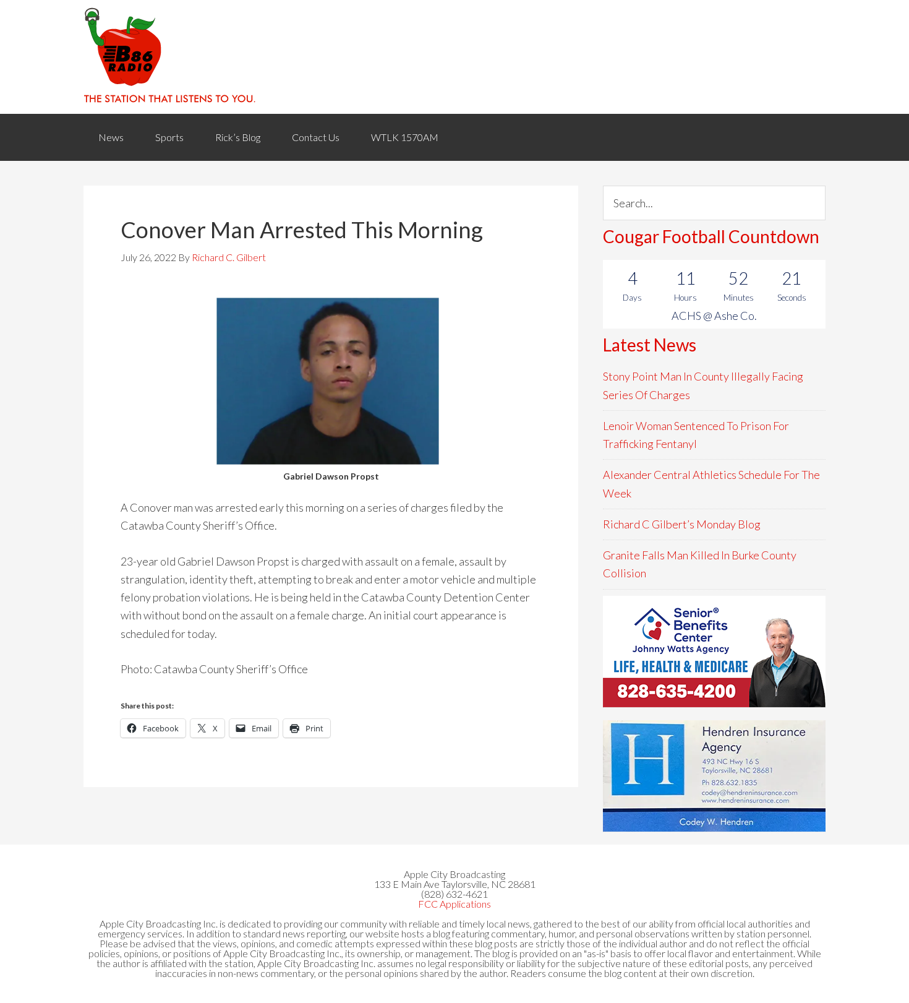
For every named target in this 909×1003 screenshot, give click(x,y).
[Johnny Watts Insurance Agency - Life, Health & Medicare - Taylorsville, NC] (714, 651)
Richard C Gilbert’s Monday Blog (682, 524)
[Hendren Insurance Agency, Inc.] (714, 776)
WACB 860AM (454, 57)
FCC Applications (454, 904)
